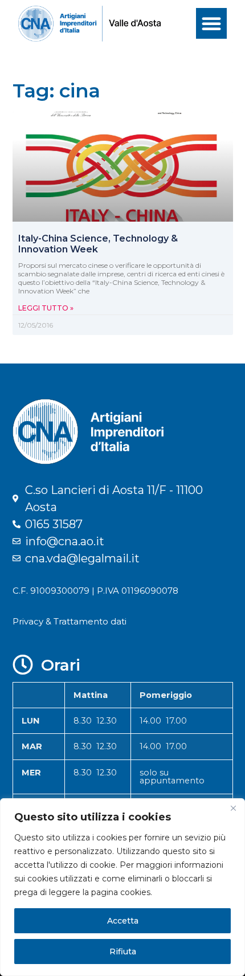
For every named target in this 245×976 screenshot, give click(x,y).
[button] (211, 23)
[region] (122, 887)
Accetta (122, 921)
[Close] (233, 808)
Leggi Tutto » (46, 308)
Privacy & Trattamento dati (69, 621)
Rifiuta (122, 951)
